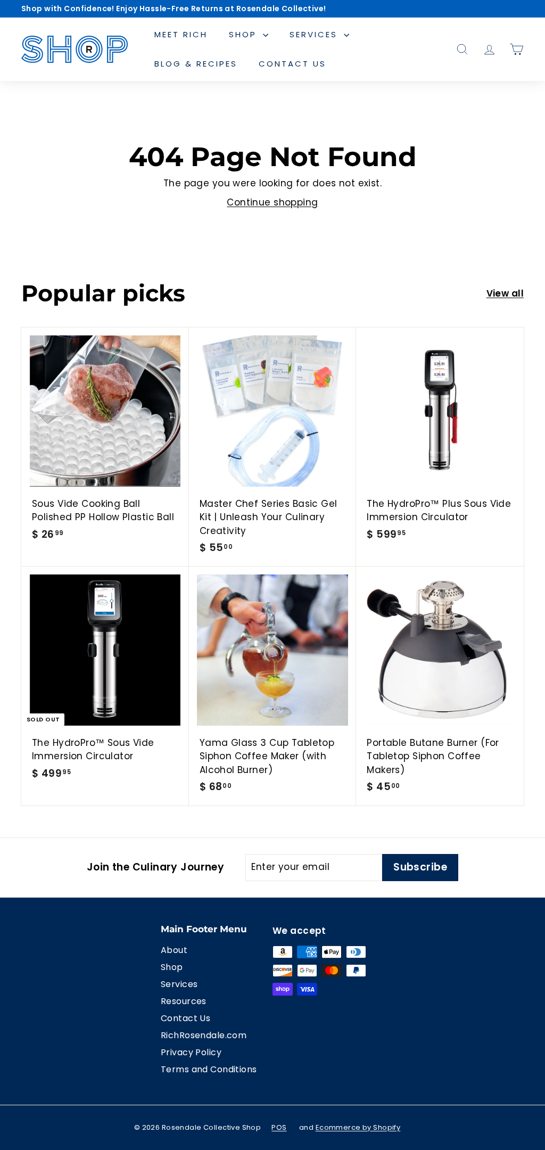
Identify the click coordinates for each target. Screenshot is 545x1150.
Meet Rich (181, 34)
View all (505, 293)
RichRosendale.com (203, 1035)
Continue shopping (272, 202)
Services (315, 34)
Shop (244, 34)
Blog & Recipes (195, 63)
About (174, 950)
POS (278, 1127)
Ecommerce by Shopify (358, 1127)
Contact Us (292, 63)
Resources (184, 1001)
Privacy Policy (191, 1052)
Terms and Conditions (209, 1069)
